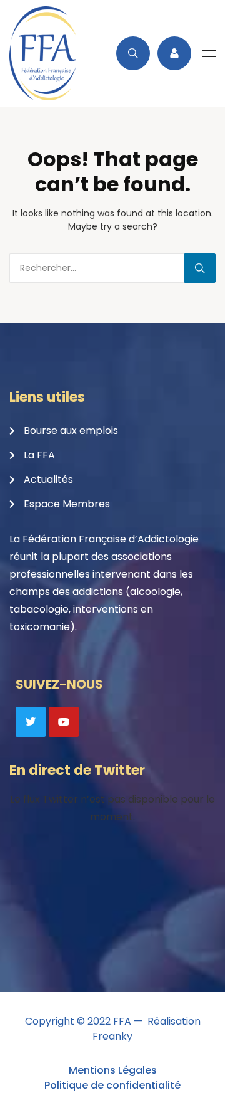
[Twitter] (31, 722)
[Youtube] (64, 722)
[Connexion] (174, 53)
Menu (209, 53)
